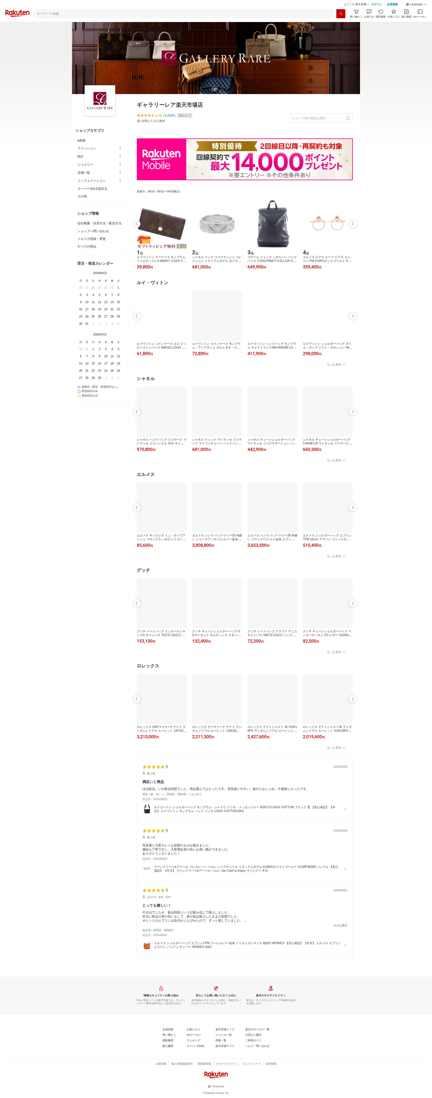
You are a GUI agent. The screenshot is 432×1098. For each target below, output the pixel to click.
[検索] (340, 13)
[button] (416, 4)
